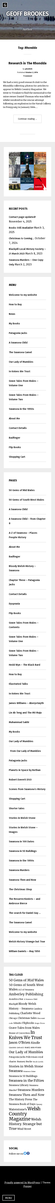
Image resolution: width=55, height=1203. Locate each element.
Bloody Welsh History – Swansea (22, 568)
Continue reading (30, 120)
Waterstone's (18, 1109)
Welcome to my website (23, 294)
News (12, 313)
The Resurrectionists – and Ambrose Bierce (24, 901)
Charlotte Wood (30, 1013)
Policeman (31, 1057)
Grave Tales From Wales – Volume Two (23, 397)
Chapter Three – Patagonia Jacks (24, 582)
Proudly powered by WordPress (22, 1182)
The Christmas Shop (20, 889)
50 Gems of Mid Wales (22, 490)
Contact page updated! (22, 217)
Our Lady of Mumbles (21, 361)
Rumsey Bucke (24, 1061)
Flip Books (15, 447)
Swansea (16, 1071)
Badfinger (14, 437)
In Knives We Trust (19, 371)
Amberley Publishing (26, 994)
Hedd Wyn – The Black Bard (24, 664)
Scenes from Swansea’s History (27, 789)
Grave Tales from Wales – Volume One (23, 383)
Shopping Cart (17, 456)
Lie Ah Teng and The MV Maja (25, 712)
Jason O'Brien (19, 1043)
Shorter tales (16, 808)
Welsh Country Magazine (24, 1114)
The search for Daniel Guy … (25, 912)
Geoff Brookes (27, 13)
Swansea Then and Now (22, 879)
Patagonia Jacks (18, 333)
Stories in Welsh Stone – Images (23, 829)
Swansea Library (19, 1085)
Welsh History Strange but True (27, 941)
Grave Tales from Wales (24, 1028)
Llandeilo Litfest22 (16, 1048)
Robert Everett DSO (20, 779)
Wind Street (24, 1128)
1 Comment (27, 76)
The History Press (20, 1099)
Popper (27, 1186)
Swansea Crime (29, 1071)
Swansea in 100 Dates (21, 841)
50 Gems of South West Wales (26, 499)
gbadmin (28, 69)
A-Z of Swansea (26, 989)
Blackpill (13, 1004)
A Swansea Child (18, 342)
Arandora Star (16, 999)
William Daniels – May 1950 (24, 951)
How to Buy (15, 304)
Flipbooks (28, 1023)
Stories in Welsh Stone (22, 817)
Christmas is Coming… (21, 238)
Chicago (13, 1018)
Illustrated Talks (18, 683)
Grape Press (40, 1023)
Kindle (35, 1042)
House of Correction (19, 1033)
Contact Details (18, 428)
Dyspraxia (14, 603)
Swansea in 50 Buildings (23, 851)
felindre (17, 1023)
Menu (8, 1198)
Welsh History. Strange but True (25, 1124)
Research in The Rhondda (27, 63)
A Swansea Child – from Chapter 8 (27, 521)
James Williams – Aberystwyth (26, 703)
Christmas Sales (27, 1018)
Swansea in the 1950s (21, 408)
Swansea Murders (19, 870)
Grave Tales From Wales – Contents (23, 625)
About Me (14, 418)
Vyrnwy (39, 1104)
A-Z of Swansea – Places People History (23, 535)
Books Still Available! (21, 227)
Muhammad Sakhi (19, 722)
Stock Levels (38, 1062)
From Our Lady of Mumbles (25, 751)
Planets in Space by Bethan (24, 770)
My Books (14, 323)
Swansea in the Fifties (26, 1081)
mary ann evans (33, 1047)
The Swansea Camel (20, 352)
